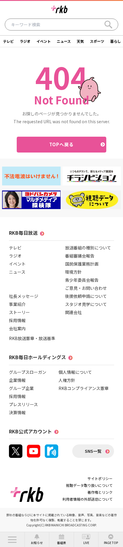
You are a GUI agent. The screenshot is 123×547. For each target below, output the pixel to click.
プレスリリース (23, 404)
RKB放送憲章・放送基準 (32, 338)
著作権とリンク (100, 492)
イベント (43, 41)
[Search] (108, 24)
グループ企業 (21, 388)
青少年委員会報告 (82, 280)
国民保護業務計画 (82, 264)
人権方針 (67, 380)
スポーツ (97, 41)
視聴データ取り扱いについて (89, 485)
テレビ (8, 41)
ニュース (64, 41)
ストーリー (19, 312)
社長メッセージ (23, 296)
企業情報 (17, 380)
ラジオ (25, 41)
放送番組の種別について (88, 248)
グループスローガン (27, 372)
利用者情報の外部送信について (87, 499)
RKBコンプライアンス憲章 (84, 388)
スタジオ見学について (86, 304)
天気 (80, 41)
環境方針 (73, 272)
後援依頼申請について (86, 296)
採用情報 (17, 320)
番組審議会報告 (79, 256)
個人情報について (75, 372)
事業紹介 (17, 304)
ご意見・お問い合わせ (86, 288)
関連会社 (73, 312)
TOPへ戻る (61, 144)
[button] (12, 539)
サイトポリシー (100, 478)
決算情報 (17, 412)
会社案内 (17, 328)
